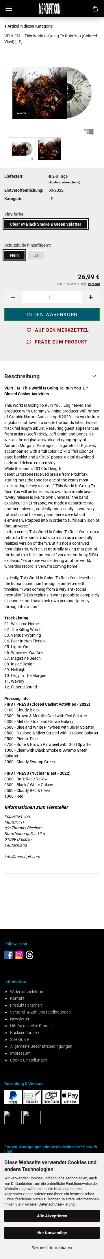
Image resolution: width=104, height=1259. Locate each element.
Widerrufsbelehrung (28, 991)
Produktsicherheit (26, 1005)
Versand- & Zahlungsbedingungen (40, 1012)
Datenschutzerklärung (56, 1204)
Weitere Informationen (52, 1247)
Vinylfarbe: (14, 214)
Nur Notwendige (52, 1233)
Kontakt (17, 998)
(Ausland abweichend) (64, 182)
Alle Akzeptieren (52, 1216)
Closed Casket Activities (26, 393)
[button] (13, 297)
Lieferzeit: (13, 176)
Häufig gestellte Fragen (31, 1026)
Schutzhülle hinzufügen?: (27, 245)
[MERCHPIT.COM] (52, 8)
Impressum (20, 1053)
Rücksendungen (24, 1032)
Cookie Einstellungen (28, 1060)
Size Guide (19, 1039)
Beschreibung (22, 376)
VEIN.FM (12, 388)
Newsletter (19, 1019)
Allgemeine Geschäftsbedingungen (41, 1046)
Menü (8, 8)
